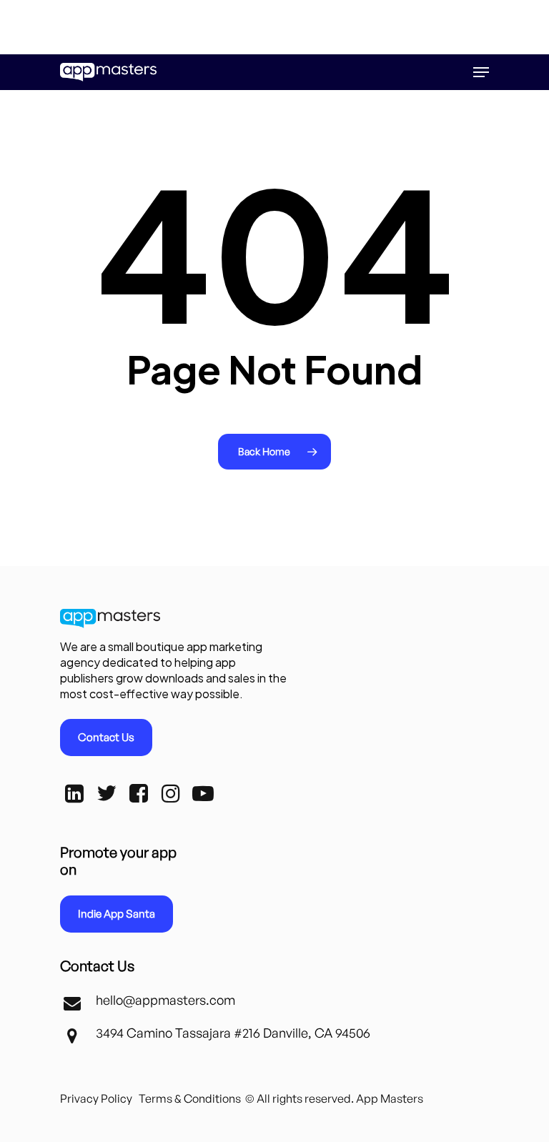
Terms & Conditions (190, 1098)
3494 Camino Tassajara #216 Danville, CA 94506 (233, 1033)
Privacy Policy (96, 1098)
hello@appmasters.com (165, 1000)
